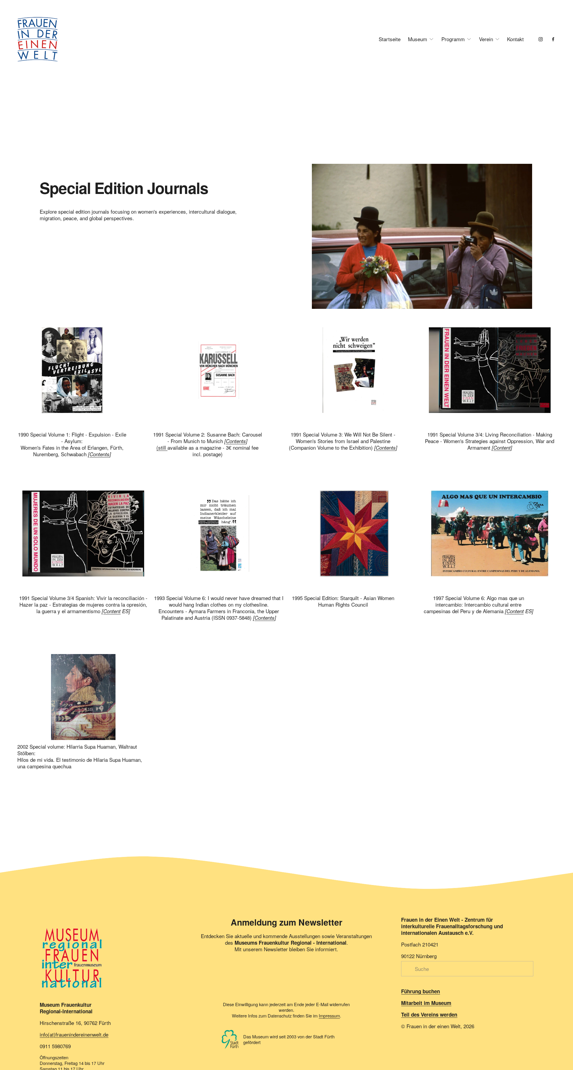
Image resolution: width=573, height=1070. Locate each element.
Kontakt (515, 39)
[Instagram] (540, 39)
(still (161, 447)
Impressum (329, 1015)
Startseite (390, 39)
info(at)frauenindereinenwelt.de (74, 1034)
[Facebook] (553, 39)
